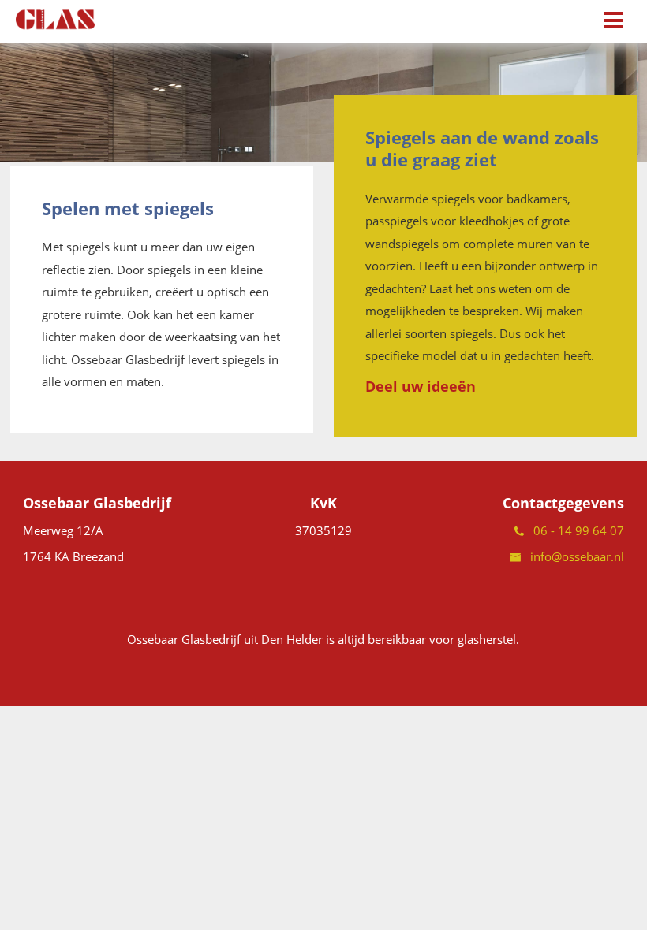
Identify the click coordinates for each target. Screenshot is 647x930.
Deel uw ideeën (420, 386)
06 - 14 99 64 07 (574, 530)
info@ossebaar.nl (572, 556)
